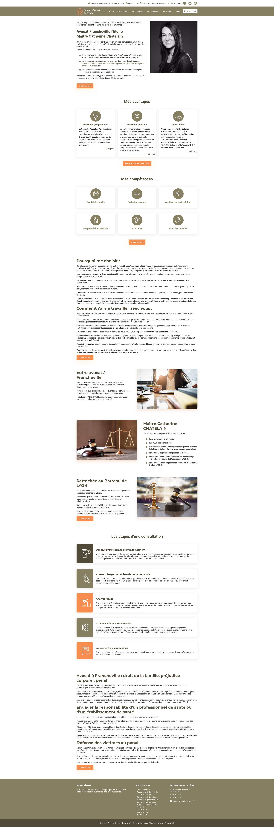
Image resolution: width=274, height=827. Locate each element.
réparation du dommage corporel (112, 63)
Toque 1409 (177, 3)
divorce (130, 63)
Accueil (111, 11)
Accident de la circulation (178, 202)
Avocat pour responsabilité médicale (147, 806)
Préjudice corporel (137, 202)
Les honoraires (153, 11)
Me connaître (122, 11)
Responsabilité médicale (95, 228)
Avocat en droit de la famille (147, 792)
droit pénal (139, 63)
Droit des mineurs (178, 228)
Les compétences (143, 789)
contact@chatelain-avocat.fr (100, 3)
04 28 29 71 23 (133, 3)
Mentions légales (106, 823)
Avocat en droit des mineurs (147, 797)
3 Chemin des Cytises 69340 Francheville (155, 3)
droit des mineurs (89, 66)
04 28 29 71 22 (119, 3)
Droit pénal (137, 228)
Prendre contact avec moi (137, 163)
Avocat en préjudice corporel (147, 800)
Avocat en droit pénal (145, 795)
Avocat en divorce (143, 809)
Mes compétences (137, 11)
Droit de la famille (96, 202)
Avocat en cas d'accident (146, 802)
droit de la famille (89, 63)
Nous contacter (190, 11)
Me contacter (85, 86)
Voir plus (110, 148)
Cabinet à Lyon (167, 11)
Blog (178, 11)
